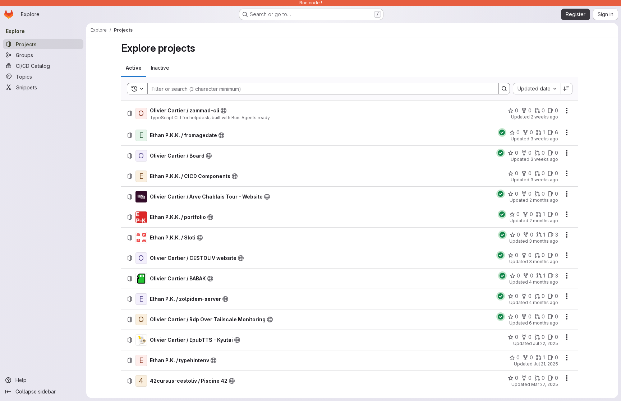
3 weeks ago (544, 138)
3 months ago (543, 241)
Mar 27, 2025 (544, 384)
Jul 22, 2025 (545, 343)
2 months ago (543, 200)
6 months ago (543, 323)
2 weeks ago (544, 117)
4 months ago (543, 282)
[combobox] (537, 88)
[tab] (133, 68)
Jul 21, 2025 (546, 364)
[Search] (504, 88)
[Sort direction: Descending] (566, 88)
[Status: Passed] (502, 132)
